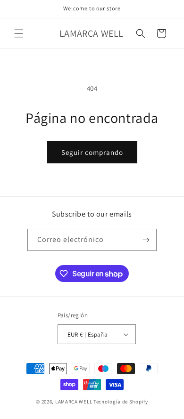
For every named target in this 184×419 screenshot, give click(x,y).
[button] (18, 33)
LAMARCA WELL (73, 401)
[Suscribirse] (145, 240)
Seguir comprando (92, 152)
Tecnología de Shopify (120, 401)
